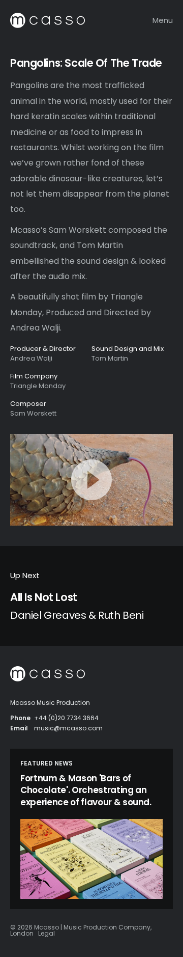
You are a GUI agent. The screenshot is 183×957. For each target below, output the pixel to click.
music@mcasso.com (68, 728)
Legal (46, 933)
